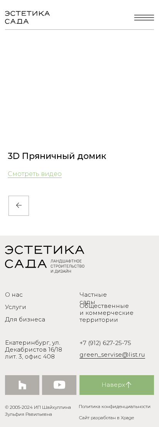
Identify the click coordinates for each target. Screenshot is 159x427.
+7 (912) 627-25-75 (105, 343)
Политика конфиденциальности (115, 406)
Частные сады (93, 298)
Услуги (15, 307)
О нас (14, 294)
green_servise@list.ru (112, 354)
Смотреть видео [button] (35, 174)
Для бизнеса (25, 319)
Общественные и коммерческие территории (107, 312)
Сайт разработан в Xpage (106, 417)
